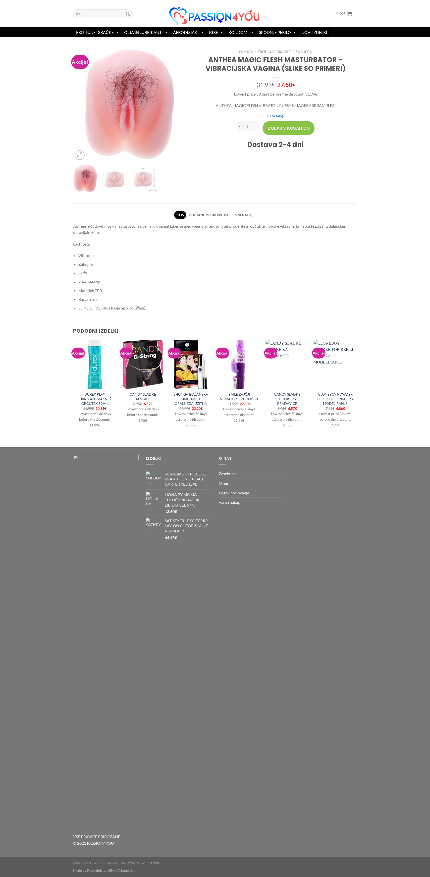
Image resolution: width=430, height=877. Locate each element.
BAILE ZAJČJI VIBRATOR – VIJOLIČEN (239, 396)
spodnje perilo (275, 32)
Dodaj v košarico (289, 128)
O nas (224, 483)
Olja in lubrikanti (143, 32)
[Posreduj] (128, 13)
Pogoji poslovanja (234, 492)
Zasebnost (228, 473)
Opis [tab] (180, 215)
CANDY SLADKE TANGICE (143, 396)
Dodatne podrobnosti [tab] (209, 215)
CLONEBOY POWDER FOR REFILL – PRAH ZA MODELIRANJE (335, 399)
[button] (344, 13)
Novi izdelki (314, 32)
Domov (246, 52)
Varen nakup (229, 502)
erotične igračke (95, 32)
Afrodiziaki (186, 32)
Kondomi (238, 32)
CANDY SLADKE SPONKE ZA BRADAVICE (287, 399)
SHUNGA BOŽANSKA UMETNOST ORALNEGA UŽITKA (191, 399)
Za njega (303, 52)
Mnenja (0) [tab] (244, 215)
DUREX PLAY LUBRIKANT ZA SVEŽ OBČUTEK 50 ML (95, 399)
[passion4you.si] (215, 16)
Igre (213, 32)
